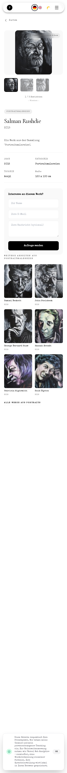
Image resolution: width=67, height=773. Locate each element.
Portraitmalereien (18, 111)
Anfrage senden (33, 245)
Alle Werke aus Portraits (22, 403)
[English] (40, 7)
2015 (7, 128)
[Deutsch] (35, 7)
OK (56, 751)
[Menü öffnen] (56, 7)
